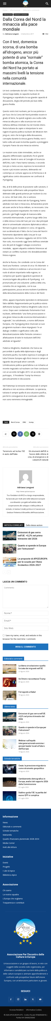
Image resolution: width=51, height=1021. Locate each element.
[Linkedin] (25, 999)
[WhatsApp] (26, 434)
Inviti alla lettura (10, 847)
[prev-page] (4, 572)
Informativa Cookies (34, 1010)
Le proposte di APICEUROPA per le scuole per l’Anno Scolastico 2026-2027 (32, 561)
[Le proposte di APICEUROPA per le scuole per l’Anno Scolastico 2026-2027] (9, 562)
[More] (39, 434)
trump (31, 422)
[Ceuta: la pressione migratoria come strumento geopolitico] (9, 769)
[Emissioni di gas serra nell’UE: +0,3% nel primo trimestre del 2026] (9, 535)
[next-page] (8, 572)
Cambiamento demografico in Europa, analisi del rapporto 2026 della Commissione (33, 781)
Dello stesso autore (34, 525)
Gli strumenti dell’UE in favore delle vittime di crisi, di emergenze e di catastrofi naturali (38, 455)
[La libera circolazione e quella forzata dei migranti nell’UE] (9, 669)
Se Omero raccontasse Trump (31, 679)
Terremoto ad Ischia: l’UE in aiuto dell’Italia (14, 452)
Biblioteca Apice (10, 875)
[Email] (14, 434)
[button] (4, 3)
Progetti (6, 866)
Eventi (5, 862)
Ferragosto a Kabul (27, 692)
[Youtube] (40, 999)
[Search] (47, 3)
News (5, 822)
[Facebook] (20, 434)
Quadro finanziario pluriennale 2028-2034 (21, 839)
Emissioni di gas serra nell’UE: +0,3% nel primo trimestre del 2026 (30, 535)
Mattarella (7, 834)
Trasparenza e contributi (13, 902)
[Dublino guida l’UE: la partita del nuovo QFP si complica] (9, 796)
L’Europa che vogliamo (13, 898)
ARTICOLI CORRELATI (13, 525)
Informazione (15, 10)
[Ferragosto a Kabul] (9, 695)
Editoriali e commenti (31, 10)
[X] (32, 434)
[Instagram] (18, 999)
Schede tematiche (10, 830)
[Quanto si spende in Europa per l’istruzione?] (9, 548)
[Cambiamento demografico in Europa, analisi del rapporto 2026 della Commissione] (9, 782)
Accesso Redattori (17, 1010)
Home (5, 10)
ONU (24, 422)
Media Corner (9, 843)
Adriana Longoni (12, 34)
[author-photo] (25, 483)
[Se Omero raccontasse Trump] (9, 682)
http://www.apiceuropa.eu (25, 491)
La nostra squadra (11, 894)
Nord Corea (15, 422)
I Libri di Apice (9, 870)
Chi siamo (7, 890)
